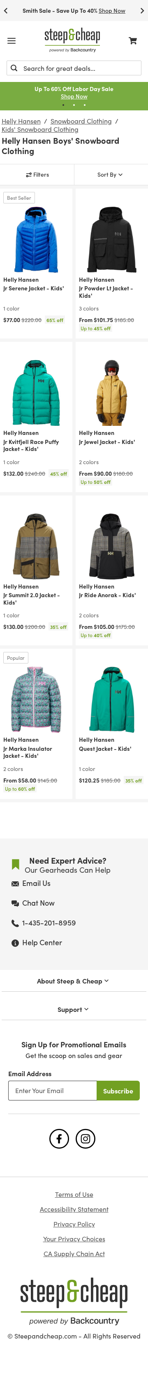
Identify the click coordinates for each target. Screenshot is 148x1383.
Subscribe (118, 1090)
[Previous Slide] (6, 10)
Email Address (29, 1073)
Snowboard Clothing (81, 121)
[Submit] (14, 68)
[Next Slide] (142, 10)
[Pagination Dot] (63, 105)
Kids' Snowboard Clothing (40, 129)
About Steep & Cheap (69, 980)
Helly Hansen (21, 121)
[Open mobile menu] (11, 41)
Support (70, 1009)
